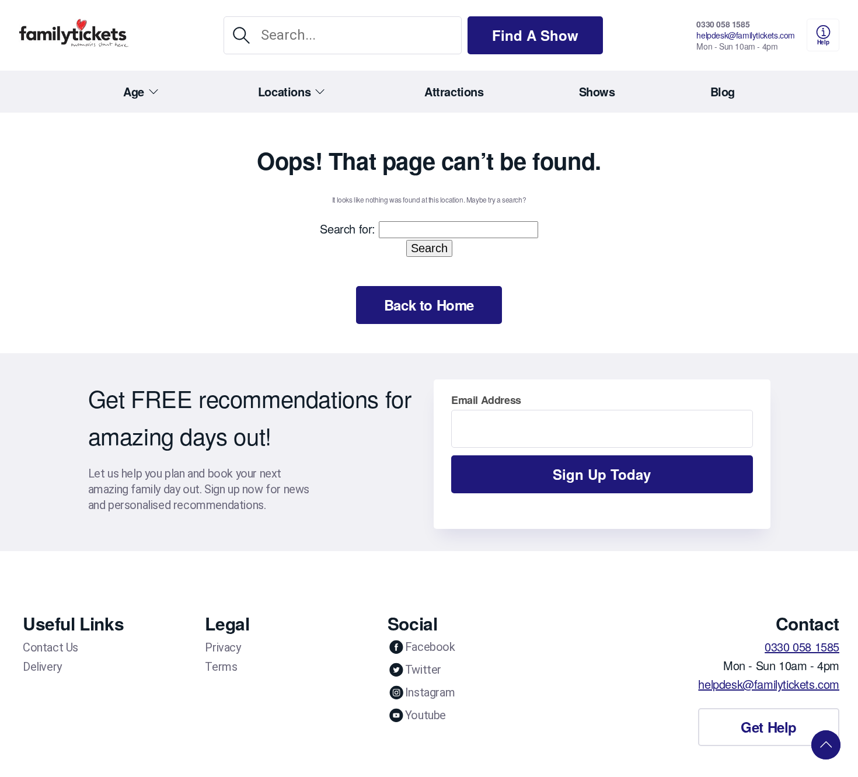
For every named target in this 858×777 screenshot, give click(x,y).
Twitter (423, 670)
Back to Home (429, 305)
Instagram (430, 692)
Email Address (486, 400)
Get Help (769, 727)
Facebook (430, 647)
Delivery (42, 667)
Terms (221, 667)
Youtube (425, 715)
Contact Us (50, 647)
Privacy (222, 647)
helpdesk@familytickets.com (745, 35)
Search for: (347, 228)
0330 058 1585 (722, 24)
